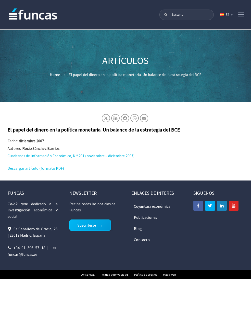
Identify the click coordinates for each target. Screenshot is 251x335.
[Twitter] (210, 206)
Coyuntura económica (152, 206)
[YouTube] (233, 206)
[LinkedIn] (222, 206)
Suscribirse (86, 225)
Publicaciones (145, 217)
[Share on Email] (144, 118)
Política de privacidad (114, 274)
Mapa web (169, 274)
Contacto (142, 239)
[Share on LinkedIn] (115, 118)
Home (55, 74)
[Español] (226, 15)
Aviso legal (88, 274)
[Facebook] (198, 206)
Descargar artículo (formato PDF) (36, 168)
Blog (138, 228)
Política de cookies (145, 274)
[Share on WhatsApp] (134, 118)
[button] (166, 15)
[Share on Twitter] (106, 118)
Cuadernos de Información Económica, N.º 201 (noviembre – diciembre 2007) (71, 155)
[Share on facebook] (125, 118)
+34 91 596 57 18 (29, 247)
